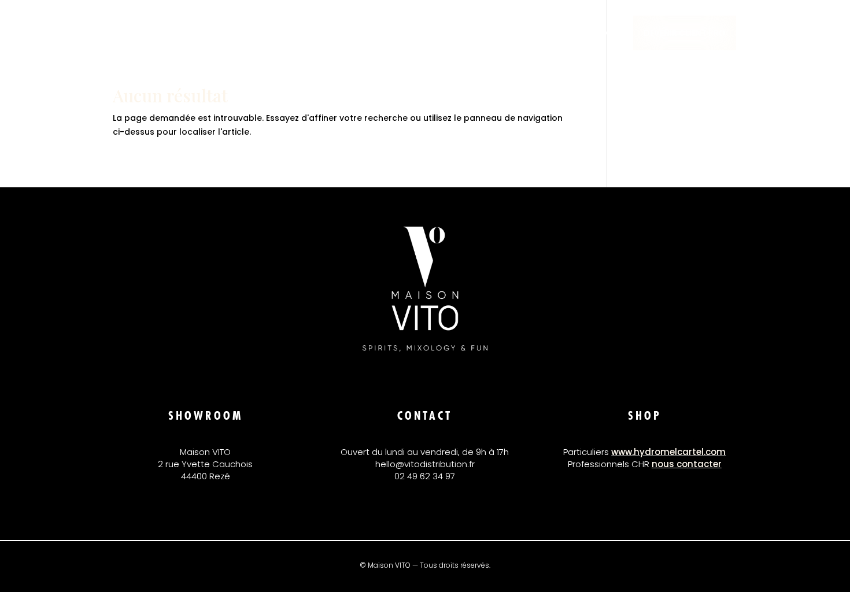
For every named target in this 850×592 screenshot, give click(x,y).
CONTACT (597, 34)
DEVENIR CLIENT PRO (685, 33)
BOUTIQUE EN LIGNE (522, 34)
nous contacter (687, 464)
